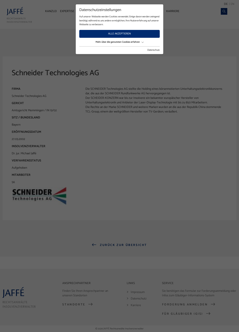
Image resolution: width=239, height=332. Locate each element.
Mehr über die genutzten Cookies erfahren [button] (118, 42)
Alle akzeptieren (119, 33)
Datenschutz (153, 50)
